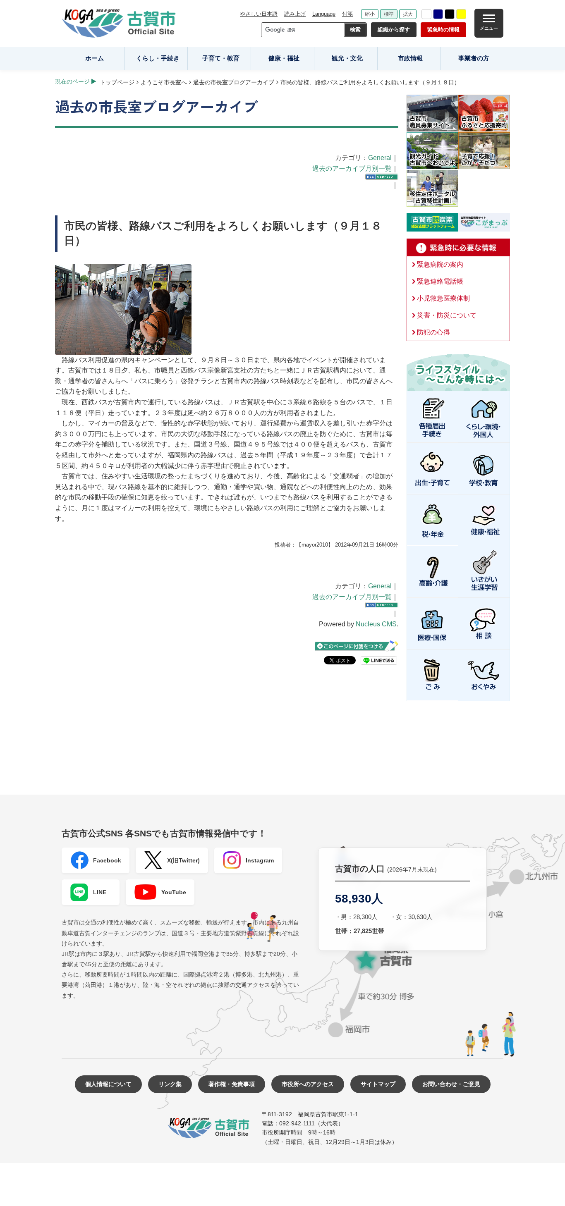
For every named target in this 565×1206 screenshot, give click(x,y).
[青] (438, 14)
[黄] (461, 14)
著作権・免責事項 (231, 1084)
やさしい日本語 (259, 14)
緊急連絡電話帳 (440, 281)
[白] (426, 14)
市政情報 (410, 58)
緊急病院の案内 (440, 264)
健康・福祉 (283, 58)
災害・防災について (446, 315)
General (380, 157)
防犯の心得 (433, 332)
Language (323, 14)
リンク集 (170, 1084)
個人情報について (108, 1084)
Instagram (260, 860)
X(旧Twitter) (183, 860)
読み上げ (295, 14)
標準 (389, 14)
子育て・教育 (220, 58)
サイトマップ (378, 1084)
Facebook (107, 860)
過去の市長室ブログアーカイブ (233, 82)
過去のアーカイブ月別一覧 (352, 168)
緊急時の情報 (443, 29)
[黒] (450, 14)
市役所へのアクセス (308, 1084)
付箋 (347, 14)
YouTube (173, 892)
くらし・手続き (158, 58)
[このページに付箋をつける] (356, 646)
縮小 (370, 14)
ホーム (94, 58)
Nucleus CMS (376, 624)
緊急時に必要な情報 (458, 247)
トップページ (117, 82)
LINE (99, 892)
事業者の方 (473, 58)
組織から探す (394, 29)
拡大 (408, 14)
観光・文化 (347, 58)
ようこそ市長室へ (164, 82)
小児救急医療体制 (443, 298)
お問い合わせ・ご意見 (451, 1084)
